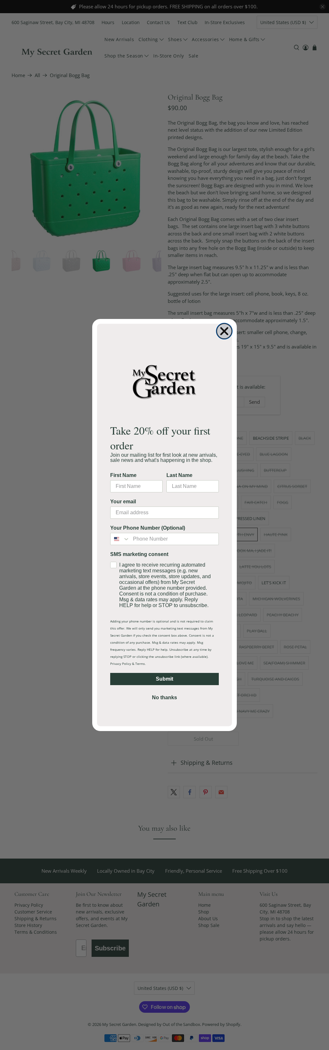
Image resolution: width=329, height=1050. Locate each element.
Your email (123, 501)
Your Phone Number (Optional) (147, 528)
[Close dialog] (224, 331)
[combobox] (120, 539)
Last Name (179, 475)
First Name (123, 475)
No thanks (164, 697)
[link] (164, 381)
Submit (164, 679)
